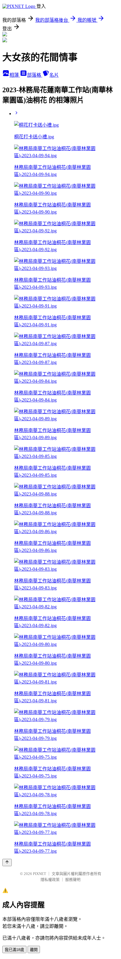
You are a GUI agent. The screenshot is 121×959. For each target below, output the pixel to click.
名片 (54, 75)
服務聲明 (72, 879)
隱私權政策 (50, 879)
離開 (34, 950)
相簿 (14, 75)
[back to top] (7, 862)
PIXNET (39, 873)
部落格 (34, 75)
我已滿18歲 (14, 950)
